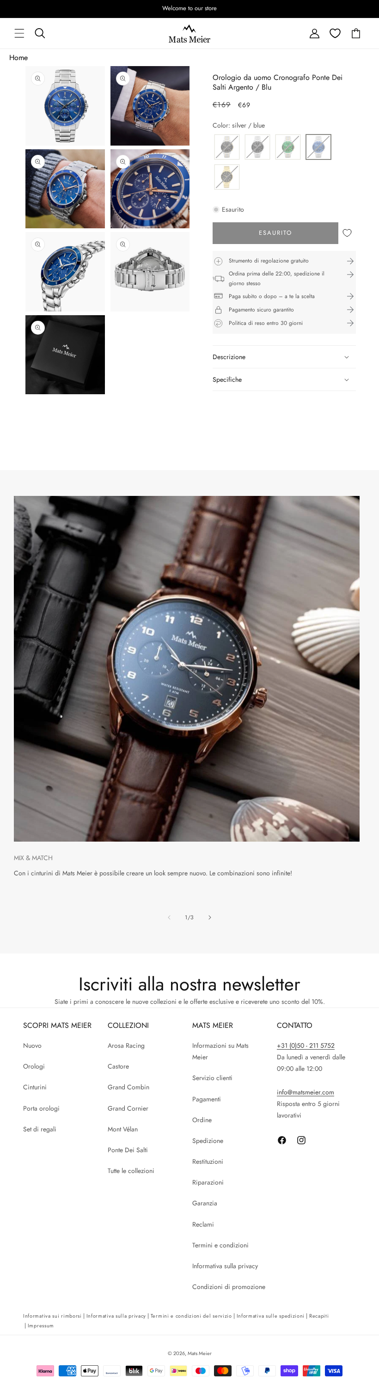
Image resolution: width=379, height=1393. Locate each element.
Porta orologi (41, 1108)
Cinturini (35, 1087)
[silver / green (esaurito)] (288, 148)
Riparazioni (208, 1182)
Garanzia (204, 1203)
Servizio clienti (212, 1077)
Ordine (202, 1119)
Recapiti (319, 1316)
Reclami (203, 1224)
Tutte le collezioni (131, 1170)
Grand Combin (128, 1087)
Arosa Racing (126, 1045)
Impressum (41, 1325)
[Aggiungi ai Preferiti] (347, 233)
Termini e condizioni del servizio (191, 1316)
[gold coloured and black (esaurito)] (227, 178)
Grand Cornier (128, 1108)
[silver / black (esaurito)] (227, 148)
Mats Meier (200, 1353)
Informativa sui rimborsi (52, 1316)
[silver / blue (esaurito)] (318, 148)
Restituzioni (207, 1161)
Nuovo (32, 1045)
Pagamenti (206, 1099)
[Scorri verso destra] (210, 917)
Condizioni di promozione (228, 1286)
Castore (118, 1066)
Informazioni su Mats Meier (220, 1051)
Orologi (34, 1066)
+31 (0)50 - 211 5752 (306, 1045)
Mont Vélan (123, 1129)
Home (18, 57)
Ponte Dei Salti (128, 1150)
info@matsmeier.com (305, 1092)
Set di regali (39, 1129)
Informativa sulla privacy (225, 1266)
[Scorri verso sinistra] (169, 917)
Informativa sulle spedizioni (271, 1316)
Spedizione (207, 1140)
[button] (19, 33)
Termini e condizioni (220, 1245)
